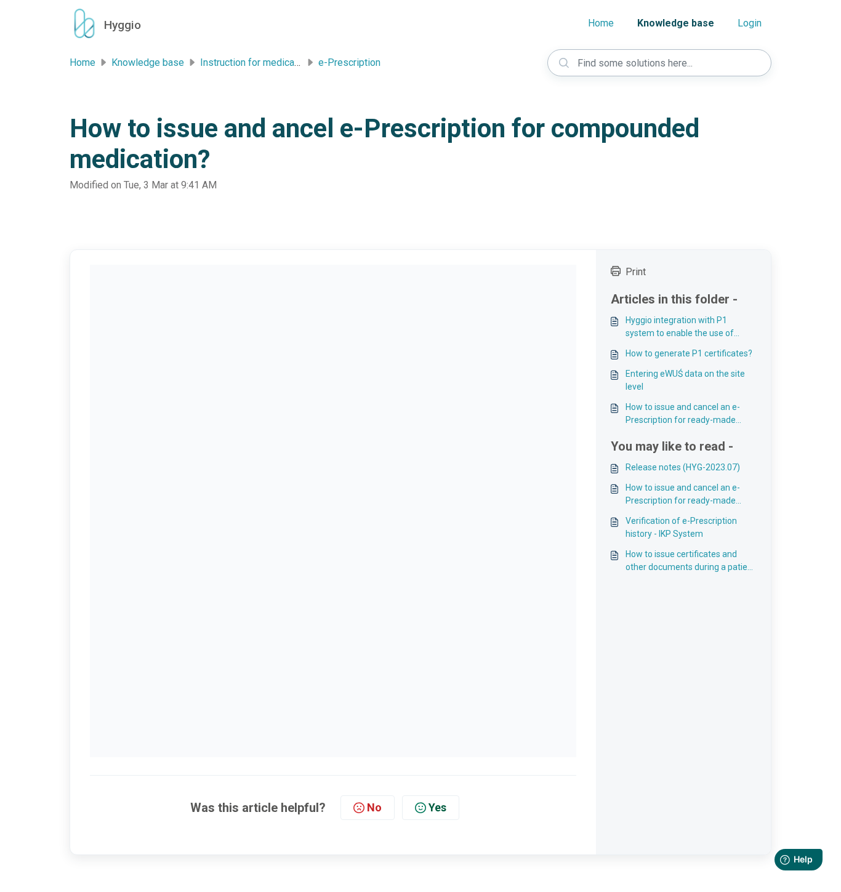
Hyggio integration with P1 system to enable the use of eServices (680, 327)
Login (750, 23)
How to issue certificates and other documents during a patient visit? (690, 561)
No (374, 807)
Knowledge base (675, 23)
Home (601, 23)
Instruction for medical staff (260, 62)
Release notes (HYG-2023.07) (683, 467)
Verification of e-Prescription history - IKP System (681, 527)
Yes (437, 807)
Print (636, 272)
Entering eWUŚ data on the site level (685, 380)
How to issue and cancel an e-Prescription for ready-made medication (683, 414)
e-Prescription (349, 62)
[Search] (564, 62)
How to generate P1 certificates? (689, 353)
